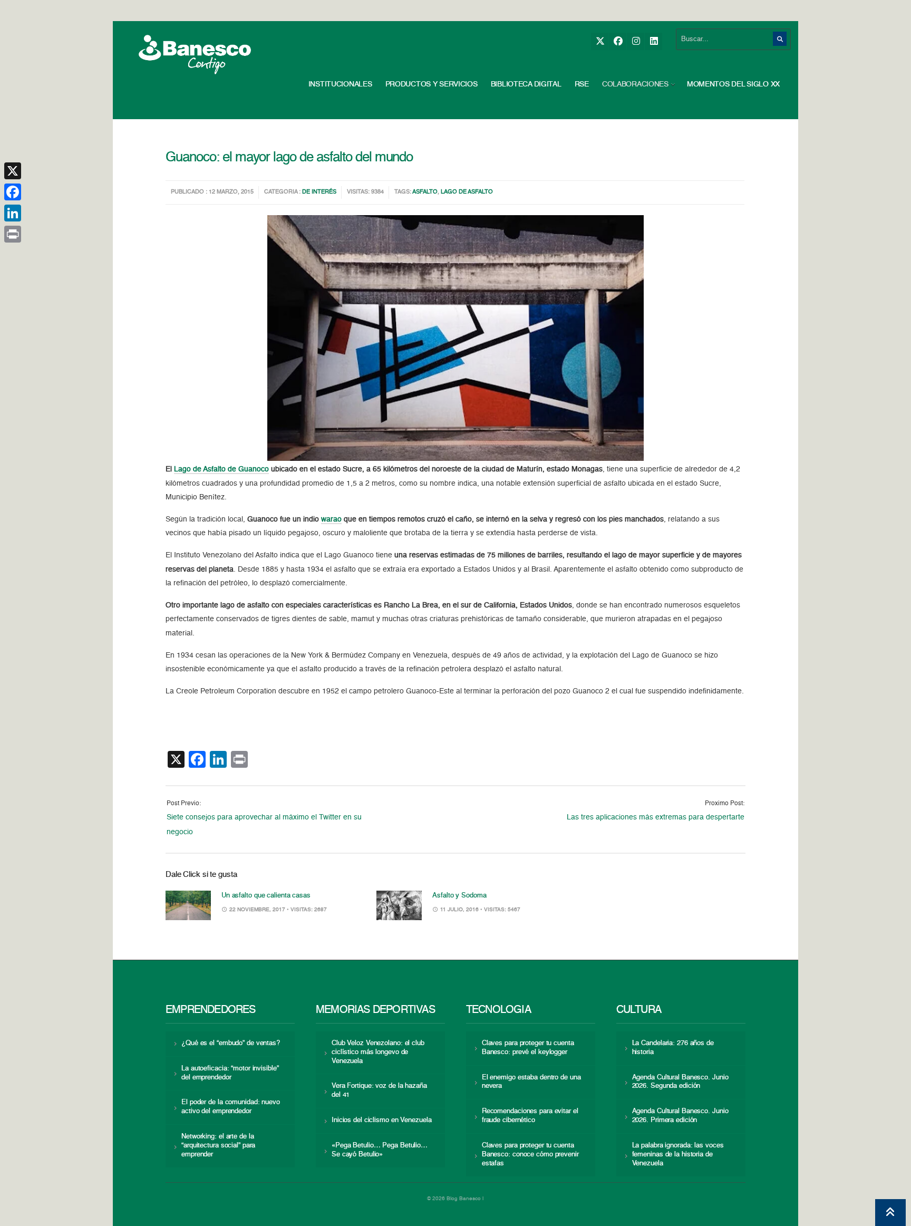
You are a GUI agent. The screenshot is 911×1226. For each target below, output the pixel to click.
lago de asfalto (467, 192)
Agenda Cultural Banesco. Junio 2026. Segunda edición (680, 1082)
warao (331, 519)
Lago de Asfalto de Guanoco (221, 469)
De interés (319, 192)
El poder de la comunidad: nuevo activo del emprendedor (230, 1107)
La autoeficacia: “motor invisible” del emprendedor (229, 1073)
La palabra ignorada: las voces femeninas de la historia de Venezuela (678, 1154)
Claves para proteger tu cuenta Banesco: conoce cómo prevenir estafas (530, 1154)
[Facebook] (617, 41)
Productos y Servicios (431, 84)
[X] (599, 41)
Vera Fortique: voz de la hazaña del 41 (379, 1090)
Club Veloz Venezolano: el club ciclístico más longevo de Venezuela (378, 1052)
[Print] (12, 234)
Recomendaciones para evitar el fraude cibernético (530, 1116)
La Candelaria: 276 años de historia (673, 1048)
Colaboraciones (635, 84)
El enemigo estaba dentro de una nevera (531, 1082)
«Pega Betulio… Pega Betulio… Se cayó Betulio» (380, 1150)
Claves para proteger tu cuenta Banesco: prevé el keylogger (528, 1048)
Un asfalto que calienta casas (266, 895)
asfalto (425, 192)
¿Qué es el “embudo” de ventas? (230, 1043)
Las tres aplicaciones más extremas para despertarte (655, 817)
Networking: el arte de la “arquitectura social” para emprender (218, 1145)
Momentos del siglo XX (733, 84)
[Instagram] (635, 41)
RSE (582, 84)
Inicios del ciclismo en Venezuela (382, 1120)
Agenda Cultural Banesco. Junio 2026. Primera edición (680, 1116)
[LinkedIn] (653, 41)
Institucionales (340, 84)
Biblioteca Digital (526, 84)
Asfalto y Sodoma (459, 895)
